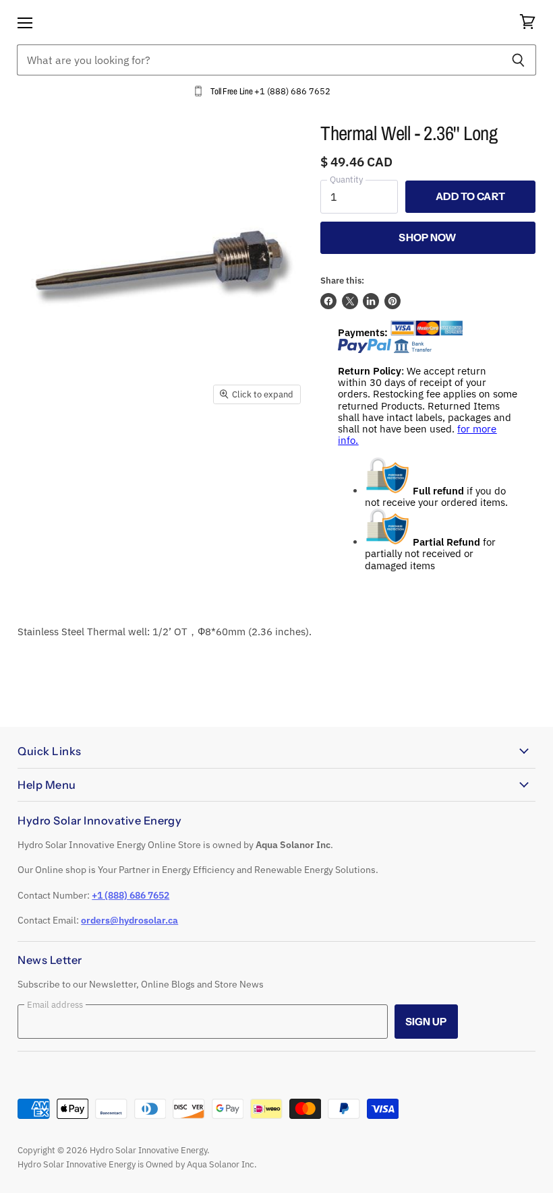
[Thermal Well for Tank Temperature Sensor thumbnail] (37, 443)
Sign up (426, 1021)
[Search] (518, 59)
